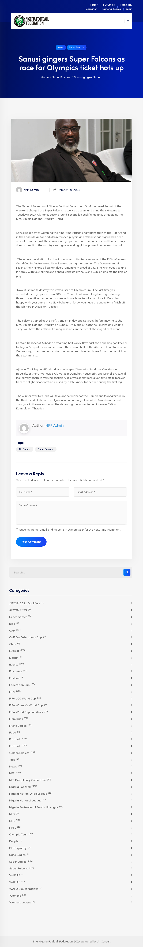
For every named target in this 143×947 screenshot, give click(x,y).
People (15, 841)
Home (45, 77)
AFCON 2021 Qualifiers (26, 603)
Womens (17, 895)
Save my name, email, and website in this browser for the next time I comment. (70, 529)
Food (14, 732)
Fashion (16, 678)
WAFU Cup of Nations (25, 889)
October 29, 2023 (69, 190)
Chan (14, 644)
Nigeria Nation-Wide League (30, 793)
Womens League (22, 902)
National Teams (112, 8)
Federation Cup (22, 685)
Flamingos (18, 719)
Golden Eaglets (22, 753)
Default (17, 651)
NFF (15, 773)
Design (15, 657)
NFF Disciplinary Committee (30, 780)
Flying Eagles (20, 725)
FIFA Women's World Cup (28, 705)
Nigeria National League (27, 800)
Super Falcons (76, 47)
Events (16, 664)
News (61, 47)
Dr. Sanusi (24, 449)
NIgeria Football (23, 787)
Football (18, 739)
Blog (14, 623)
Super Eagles (21, 861)
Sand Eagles (19, 855)
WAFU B (17, 875)
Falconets (18, 671)
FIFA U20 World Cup (25, 698)
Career (93, 4)
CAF (15, 630)
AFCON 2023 (20, 610)
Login (129, 8)
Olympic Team (21, 834)
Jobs (14, 759)
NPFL (15, 827)
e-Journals (109, 4)
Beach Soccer (20, 617)
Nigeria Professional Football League (36, 807)
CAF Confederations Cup (27, 637)
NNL (14, 821)
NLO (14, 814)
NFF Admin (54, 425)
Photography (20, 848)
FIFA (15, 691)
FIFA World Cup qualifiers (28, 712)
